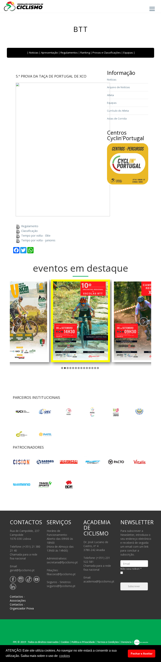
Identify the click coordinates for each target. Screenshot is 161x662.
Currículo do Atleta (118, 110)
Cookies (65, 642)
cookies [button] (64, 655)
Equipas (128, 52)
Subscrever (134, 586)
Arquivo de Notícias (118, 87)
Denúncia (126, 642)
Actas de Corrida (117, 118)
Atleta (110, 95)
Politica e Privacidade (83, 642)
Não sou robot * (131, 568)
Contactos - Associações (18, 598)
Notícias (111, 79)
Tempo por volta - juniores (37, 240)
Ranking (85, 52)
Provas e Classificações (106, 52)
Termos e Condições (108, 642)
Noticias (33, 52)
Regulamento (29, 226)
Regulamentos (69, 52)
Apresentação (49, 52)
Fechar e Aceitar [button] (141, 653)
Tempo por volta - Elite (35, 235)
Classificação (29, 231)
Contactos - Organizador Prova (22, 606)
